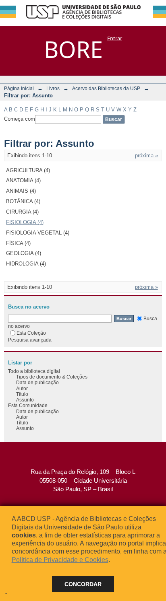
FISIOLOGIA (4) (25, 222)
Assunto (25, 399)
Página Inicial (19, 88)
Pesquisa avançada (30, 339)
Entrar (114, 38)
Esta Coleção (31, 332)
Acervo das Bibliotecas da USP (106, 88)
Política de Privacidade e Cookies (60, 559)
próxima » (146, 155)
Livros (53, 88)
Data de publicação (37, 382)
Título (22, 394)
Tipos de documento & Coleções (51, 376)
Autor (22, 388)
